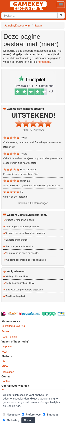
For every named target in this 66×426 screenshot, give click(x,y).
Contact (5, 381)
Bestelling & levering (13, 326)
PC (3, 361)
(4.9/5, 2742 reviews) (33, 129)
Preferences (33, 414)
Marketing (12, 420)
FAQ (4, 351)
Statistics (52, 414)
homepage (44, 61)
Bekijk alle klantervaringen (33, 203)
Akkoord (28, 420)
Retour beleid (9, 337)
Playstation (7, 372)
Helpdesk (6, 346)
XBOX (4, 366)
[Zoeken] (61, 15)
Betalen (5, 331)
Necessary (13, 414)
